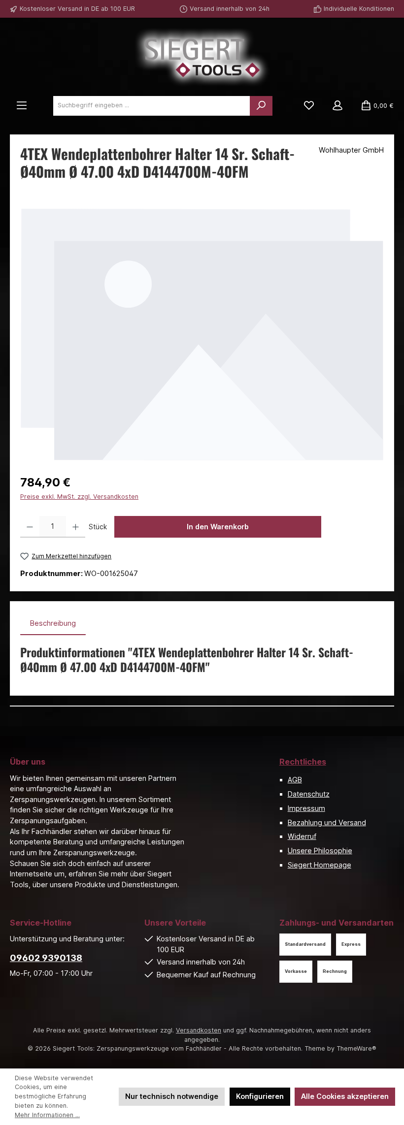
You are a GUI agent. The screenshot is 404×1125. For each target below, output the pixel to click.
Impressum (306, 808)
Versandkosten (198, 1030)
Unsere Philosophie (320, 850)
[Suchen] (261, 106)
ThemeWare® (356, 1048)
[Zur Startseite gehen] (202, 58)
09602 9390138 (46, 958)
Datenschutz (309, 794)
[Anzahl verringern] (29, 527)
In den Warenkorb (218, 526)
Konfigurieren (260, 1096)
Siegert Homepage (319, 865)
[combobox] (151, 106)
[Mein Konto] (337, 106)
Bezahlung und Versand (327, 822)
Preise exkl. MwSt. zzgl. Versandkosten (79, 496)
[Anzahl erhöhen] (75, 527)
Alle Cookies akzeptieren (345, 1096)
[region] (202, 334)
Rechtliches (302, 762)
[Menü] (22, 106)
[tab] (53, 623)
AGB (295, 779)
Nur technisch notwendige (171, 1096)
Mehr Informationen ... (47, 1115)
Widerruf (302, 836)
